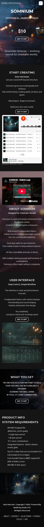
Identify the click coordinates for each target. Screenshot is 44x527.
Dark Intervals (5, 164)
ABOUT (6, 516)
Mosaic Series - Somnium (16, 164)
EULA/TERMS (26, 516)
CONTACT (15, 516)
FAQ (26, 519)
